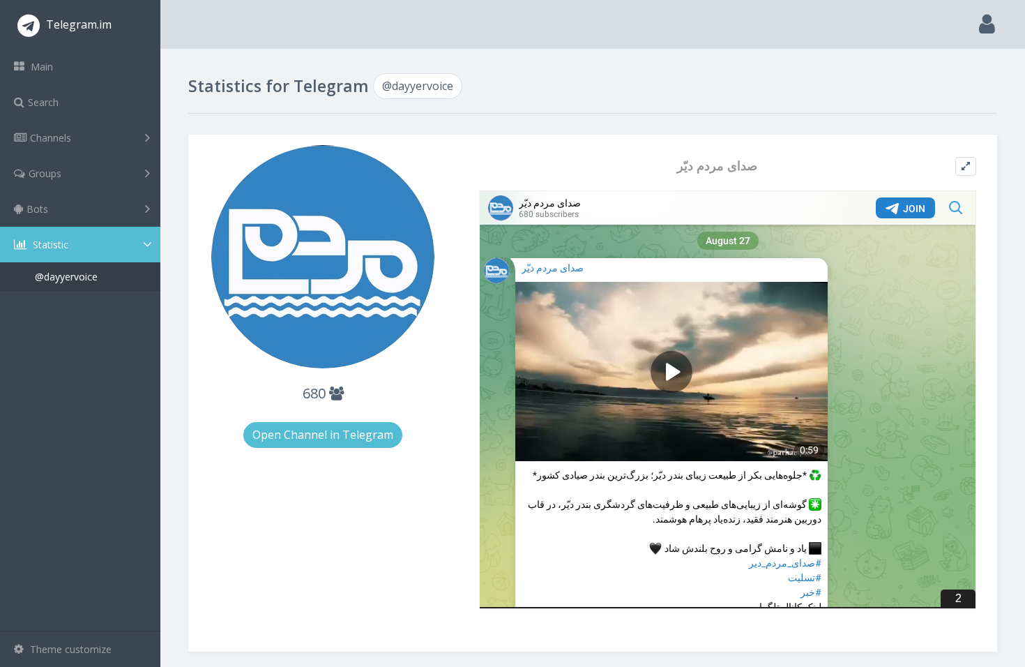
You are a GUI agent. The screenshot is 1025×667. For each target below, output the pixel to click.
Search (43, 102)
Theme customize (69, 649)
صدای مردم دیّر (717, 165)
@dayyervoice (66, 276)
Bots (37, 209)
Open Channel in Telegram (322, 434)
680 (316, 393)
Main (40, 66)
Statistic (49, 244)
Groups (45, 173)
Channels (50, 137)
